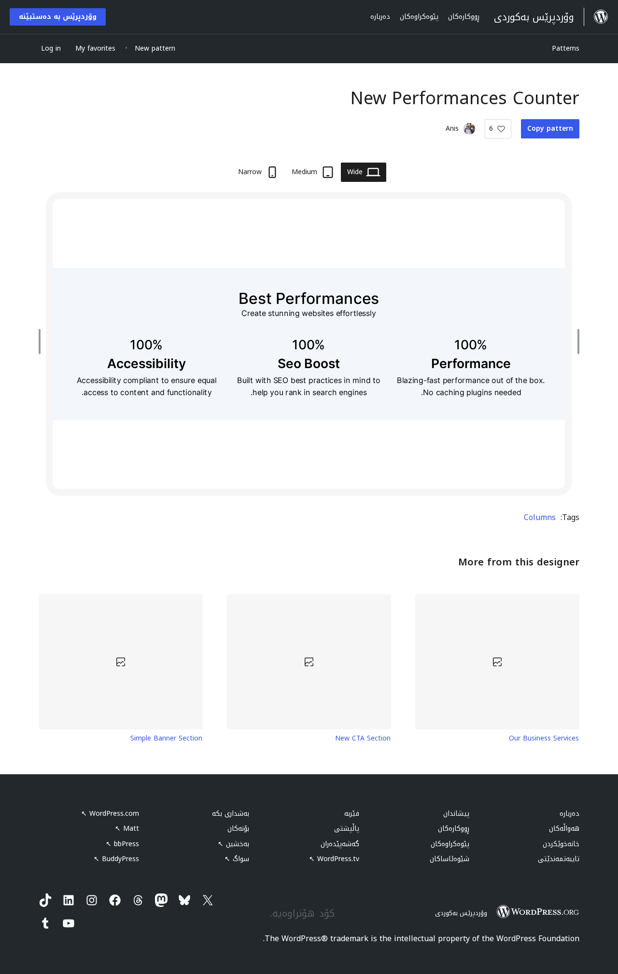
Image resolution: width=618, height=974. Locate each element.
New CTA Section (363, 738)
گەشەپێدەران (340, 844)
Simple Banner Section (166, 738)
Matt (127, 828)
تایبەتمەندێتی (558, 858)
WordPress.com (110, 813)
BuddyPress (116, 858)
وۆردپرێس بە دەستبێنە (58, 16)
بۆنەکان (238, 828)
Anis (452, 128)
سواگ (237, 858)
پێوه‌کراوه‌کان (450, 844)
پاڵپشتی (346, 828)
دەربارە (569, 813)
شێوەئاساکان (449, 858)
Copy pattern (550, 128)
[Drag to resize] (576, 341)
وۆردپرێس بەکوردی (461, 913)
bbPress (122, 844)
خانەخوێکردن (561, 844)
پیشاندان (456, 813)
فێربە (351, 813)
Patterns (565, 48)
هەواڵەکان (564, 828)
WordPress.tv (334, 858)
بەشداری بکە (230, 813)
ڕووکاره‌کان (453, 828)
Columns (540, 517)
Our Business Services (544, 738)
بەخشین (233, 844)
